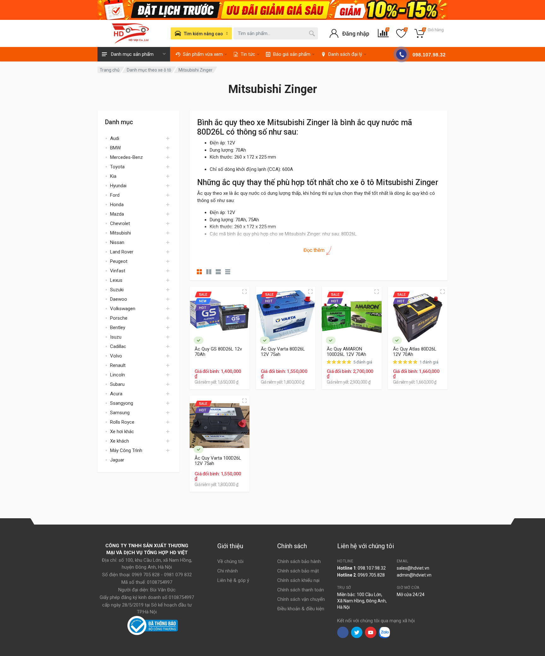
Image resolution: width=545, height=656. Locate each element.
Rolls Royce (122, 422)
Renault (118, 365)
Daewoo (118, 299)
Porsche (118, 318)
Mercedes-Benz (126, 157)
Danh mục (119, 122)
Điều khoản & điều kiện (300, 609)
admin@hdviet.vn (414, 575)
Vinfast (117, 271)
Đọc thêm (314, 250)
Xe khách (119, 441)
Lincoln (117, 375)
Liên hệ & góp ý (233, 580)
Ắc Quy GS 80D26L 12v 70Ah (218, 351)
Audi (114, 138)
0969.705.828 (371, 575)
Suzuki (117, 290)
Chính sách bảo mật (298, 571)
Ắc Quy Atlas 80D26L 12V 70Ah (415, 351)
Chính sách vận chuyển (301, 599)
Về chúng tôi (230, 561)
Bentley (117, 327)
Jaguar (117, 460)
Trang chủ (110, 70)
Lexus (116, 280)
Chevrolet (120, 223)
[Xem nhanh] (244, 292)
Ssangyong (121, 403)
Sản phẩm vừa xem (203, 54)
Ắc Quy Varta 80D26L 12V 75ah (283, 351)
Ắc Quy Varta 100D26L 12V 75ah (218, 461)
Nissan (117, 242)
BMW (115, 148)
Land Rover (121, 252)
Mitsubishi (120, 233)
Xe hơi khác (122, 431)
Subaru (117, 384)
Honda (117, 204)
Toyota (117, 167)
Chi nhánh (227, 571)
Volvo (116, 356)
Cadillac (118, 346)
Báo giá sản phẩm (291, 54)
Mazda (117, 214)
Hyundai (118, 186)
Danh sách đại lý (345, 54)
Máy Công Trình (126, 450)
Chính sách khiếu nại (298, 580)
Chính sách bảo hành (299, 561)
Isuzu (115, 337)
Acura (116, 394)
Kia (113, 176)
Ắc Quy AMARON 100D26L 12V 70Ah (346, 351)
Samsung (120, 412)
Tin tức (248, 54)
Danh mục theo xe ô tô (149, 70)
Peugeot (118, 261)
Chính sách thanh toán (300, 590)
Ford (115, 195)
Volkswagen (122, 308)
